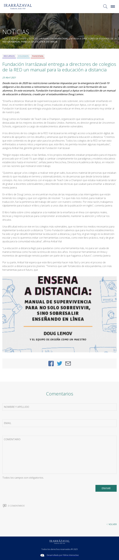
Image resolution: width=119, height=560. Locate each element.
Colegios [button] (23, 56)
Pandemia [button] (37, 56)
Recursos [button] (9, 56)
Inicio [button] (5, 38)
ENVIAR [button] (106, 488)
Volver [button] (113, 524)
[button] (52, 6)
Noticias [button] (33, 38)
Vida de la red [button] (18, 38)
